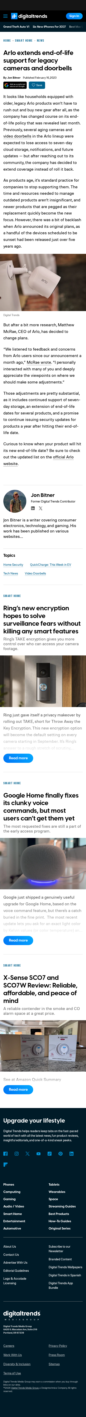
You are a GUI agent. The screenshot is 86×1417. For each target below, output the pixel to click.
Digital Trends (24, 21)
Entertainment (14, 1221)
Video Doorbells (35, 573)
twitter (41, 508)
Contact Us (11, 1255)
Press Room (57, 1355)
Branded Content (60, 1259)
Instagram (16, 1154)
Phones (8, 1184)
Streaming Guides (62, 1206)
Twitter (27, 1154)
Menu (5, 16)
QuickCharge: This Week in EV (50, 565)
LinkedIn (72, 1154)
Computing (11, 1192)
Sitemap (54, 1364)
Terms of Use (12, 1373)
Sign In (74, 16)
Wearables (57, 1192)
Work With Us (12, 1355)
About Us (9, 1246)
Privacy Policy (58, 1346)
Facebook (5, 1154)
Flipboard (5, 1165)
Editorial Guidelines (16, 1271)
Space (53, 1199)
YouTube (39, 1154)
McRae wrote (39, 362)
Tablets (54, 1184)
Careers (8, 1346)
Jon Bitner (13, 78)
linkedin (33, 508)
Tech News (10, 573)
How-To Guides (60, 1221)
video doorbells (17, 136)
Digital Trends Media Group (25, 1387)
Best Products (59, 1214)
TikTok (49, 1154)
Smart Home (12, 1214)
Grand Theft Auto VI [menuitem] (16, 27)
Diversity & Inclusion (16, 1364)
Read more (18, 758)
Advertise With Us (15, 1262)
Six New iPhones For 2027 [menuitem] (49, 27)
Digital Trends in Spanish (65, 1275)
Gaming (9, 1199)
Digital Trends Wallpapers (65, 1267)
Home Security (13, 565)
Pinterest (60, 1154)
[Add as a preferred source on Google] (15, 85)
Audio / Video (13, 1206)
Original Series (60, 1228)
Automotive (12, 1228)
